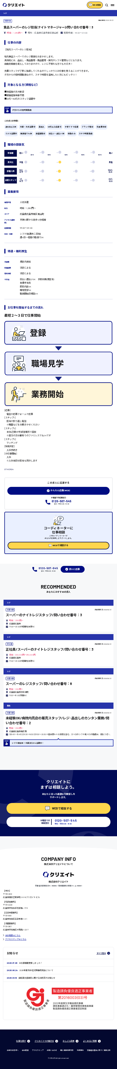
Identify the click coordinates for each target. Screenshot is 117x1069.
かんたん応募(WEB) (60, 490)
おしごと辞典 (68, 1041)
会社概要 (25, 1050)
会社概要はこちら (13, 935)
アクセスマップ (38, 1050)
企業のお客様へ (13, 1050)
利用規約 (80, 1050)
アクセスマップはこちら (15, 939)
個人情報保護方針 (66, 1050)
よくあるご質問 (90, 1041)
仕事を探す (21, 1041)
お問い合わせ (52, 1050)
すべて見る (101, 953)
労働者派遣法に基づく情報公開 (98, 1050)
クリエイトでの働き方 (44, 1041)
